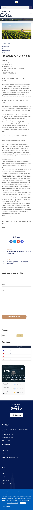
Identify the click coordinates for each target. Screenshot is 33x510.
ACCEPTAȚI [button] (22, 503)
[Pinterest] (18, 241)
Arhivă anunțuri (6, 46)
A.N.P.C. (5, 477)
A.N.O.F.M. (6, 480)
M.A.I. (4, 473)
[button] (6, 377)
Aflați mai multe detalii (12, 503)
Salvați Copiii (7, 484)
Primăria (5, 450)
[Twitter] (14, 241)
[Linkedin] (22, 241)
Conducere (6, 454)
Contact (5, 461)
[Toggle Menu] (31, 13)
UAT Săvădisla (6, 50)
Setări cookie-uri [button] (6, 506)
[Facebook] (11, 241)
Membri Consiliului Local (10, 457)
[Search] (30, 7)
